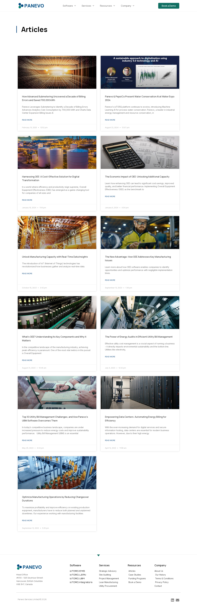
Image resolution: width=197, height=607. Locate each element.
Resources (106, 5)
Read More (27, 120)
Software (68, 5)
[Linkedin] (172, 600)
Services (86, 5)
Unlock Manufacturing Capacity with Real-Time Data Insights (55, 256)
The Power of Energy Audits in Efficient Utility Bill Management (139, 336)
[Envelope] (177, 600)
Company (126, 5)
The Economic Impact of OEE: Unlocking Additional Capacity (137, 176)
